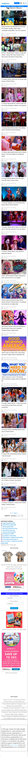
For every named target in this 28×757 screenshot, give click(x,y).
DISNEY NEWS (4, 543)
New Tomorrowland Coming (10, 528)
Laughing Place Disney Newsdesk (10, 359)
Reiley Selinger (6, 61)
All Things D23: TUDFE (8, 534)
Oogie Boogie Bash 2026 (9, 523)
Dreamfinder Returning (9, 530)
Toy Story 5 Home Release (9, 532)
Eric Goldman (6, 34)
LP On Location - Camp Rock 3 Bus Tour (13, 541)
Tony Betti (5, 308)
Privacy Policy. (14, 745)
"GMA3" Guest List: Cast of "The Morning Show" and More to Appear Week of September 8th (13, 379)
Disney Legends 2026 (8, 526)
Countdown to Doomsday (9, 535)
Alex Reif (5, 85)
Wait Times (14, 6)
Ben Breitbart (17, 282)
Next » (16, 513)
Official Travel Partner (14, 590)
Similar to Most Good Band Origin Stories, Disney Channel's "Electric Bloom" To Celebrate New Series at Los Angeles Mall (13, 302)
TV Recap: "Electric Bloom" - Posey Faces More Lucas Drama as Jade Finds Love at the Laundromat (13, 405)
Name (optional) (14, 595)
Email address (14, 601)
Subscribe (17, 3)
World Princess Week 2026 (9, 525)
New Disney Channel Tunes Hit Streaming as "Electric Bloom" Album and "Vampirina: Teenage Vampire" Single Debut (13, 328)
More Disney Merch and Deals (14, 569)
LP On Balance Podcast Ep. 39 (10, 539)
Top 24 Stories (21, 6)
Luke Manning (6, 282)
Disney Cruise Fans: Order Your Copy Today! (14, 629)
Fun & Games (7, 6)
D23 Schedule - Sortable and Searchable (13, 537)
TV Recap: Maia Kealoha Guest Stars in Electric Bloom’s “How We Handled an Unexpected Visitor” (13, 154)
